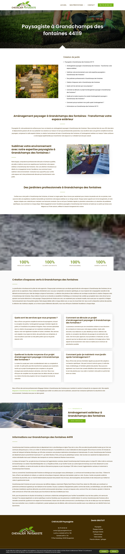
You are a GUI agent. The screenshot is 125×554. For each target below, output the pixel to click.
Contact (91, 5)
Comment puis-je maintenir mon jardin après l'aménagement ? (85, 102)
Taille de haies (98, 534)
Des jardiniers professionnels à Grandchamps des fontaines (85, 78)
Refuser (114, 551)
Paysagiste (98, 527)
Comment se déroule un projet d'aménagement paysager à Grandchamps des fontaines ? (88, 320)
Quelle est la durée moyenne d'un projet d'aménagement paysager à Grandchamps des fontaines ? (37, 357)
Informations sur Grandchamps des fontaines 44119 (82, 106)
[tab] (36, 316)
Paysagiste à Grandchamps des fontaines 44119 (79, 62)
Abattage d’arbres (98, 532)
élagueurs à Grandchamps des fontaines (24, 391)
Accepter (104, 551)
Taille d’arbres (98, 537)
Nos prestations (76, 5)
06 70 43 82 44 (62, 528)
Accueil (63, 5)
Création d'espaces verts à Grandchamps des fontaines (83, 82)
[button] (106, 5)
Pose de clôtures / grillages (98, 539)
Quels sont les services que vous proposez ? (80, 86)
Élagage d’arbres (98, 529)
